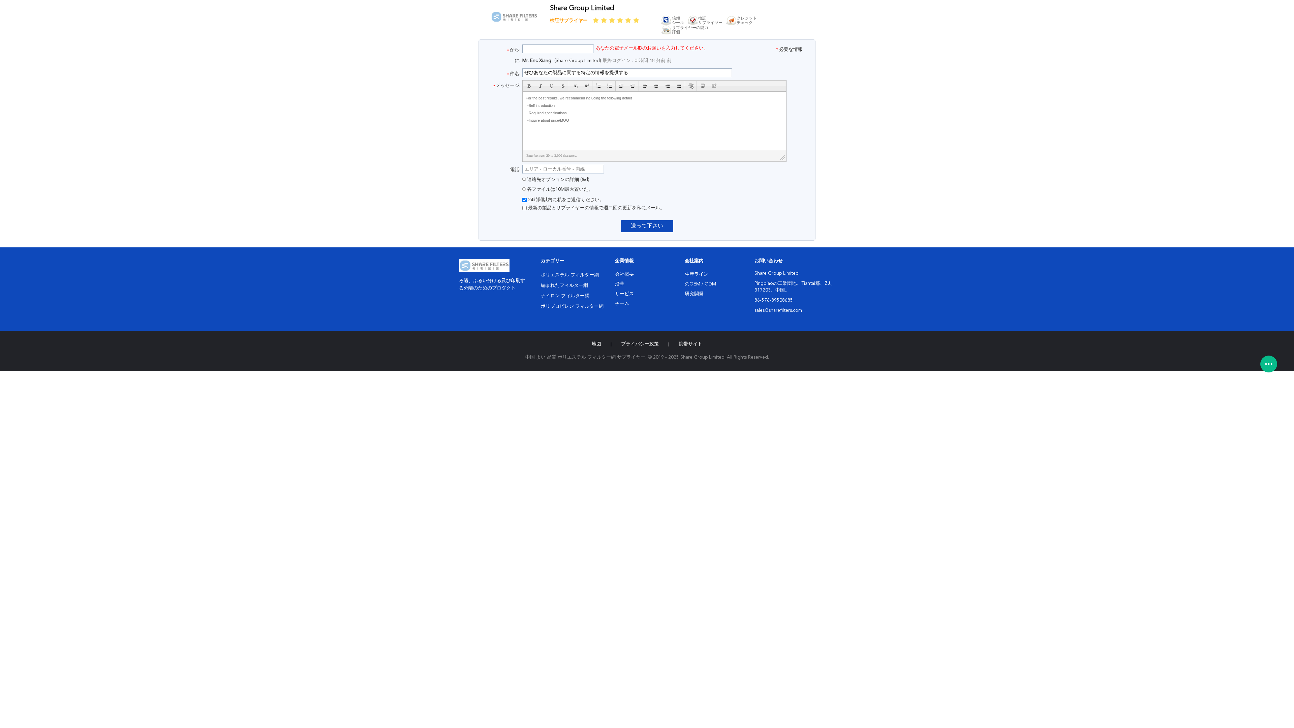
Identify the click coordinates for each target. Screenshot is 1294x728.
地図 (596, 344)
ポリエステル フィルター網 (570, 275)
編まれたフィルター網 (564, 285)
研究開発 (694, 294)
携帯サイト (690, 344)
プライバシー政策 (640, 344)
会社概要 (624, 274)
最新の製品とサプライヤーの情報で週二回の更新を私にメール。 (596, 208)
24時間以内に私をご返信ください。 (565, 200)
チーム (622, 303)
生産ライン (696, 274)
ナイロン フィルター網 (565, 296)
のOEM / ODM (700, 284)
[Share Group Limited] (514, 22)
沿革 (619, 284)
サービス (624, 294)
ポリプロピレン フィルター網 (572, 306)
